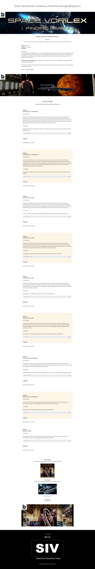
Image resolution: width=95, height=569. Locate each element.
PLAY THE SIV (47, 480)
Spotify (32, 69)
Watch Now (47, 499)
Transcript (25, 138)
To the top (48, 534)
